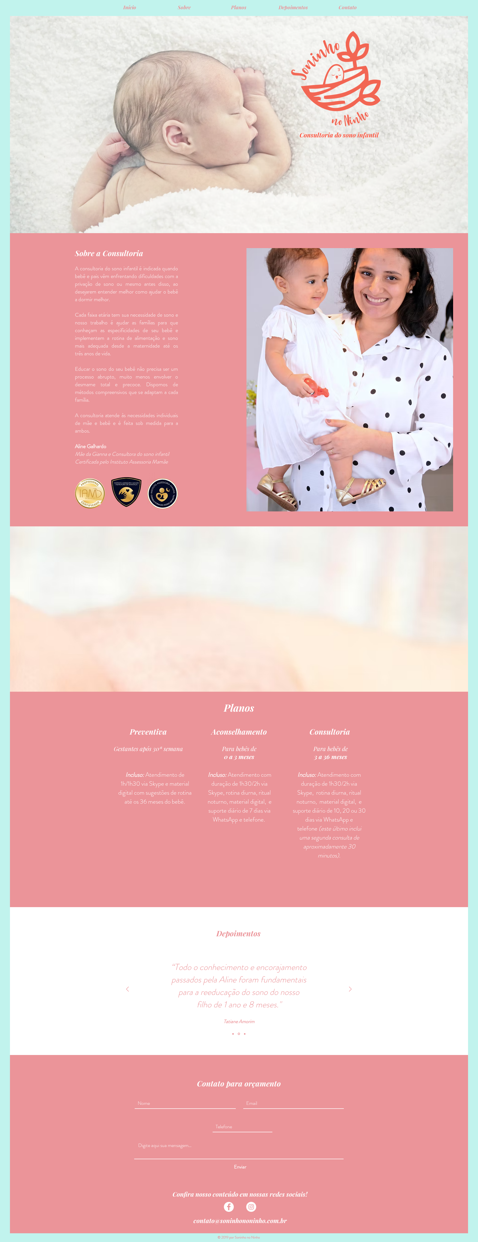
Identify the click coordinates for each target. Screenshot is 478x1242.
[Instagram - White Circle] (251, 1207)
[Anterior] (127, 989)
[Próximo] (350, 989)
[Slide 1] (233, 1034)
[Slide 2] (238, 1034)
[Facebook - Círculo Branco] (229, 1207)
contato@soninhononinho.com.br (240, 1220)
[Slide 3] (244, 1034)
